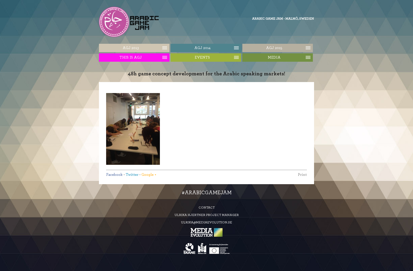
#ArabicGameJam (207, 192)
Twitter (132, 175)
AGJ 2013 (131, 48)
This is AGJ (131, 57)
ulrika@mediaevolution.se (206, 222)
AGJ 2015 (274, 48)
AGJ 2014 (202, 48)
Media (274, 57)
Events (202, 57)
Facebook (114, 175)
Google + (148, 175)
